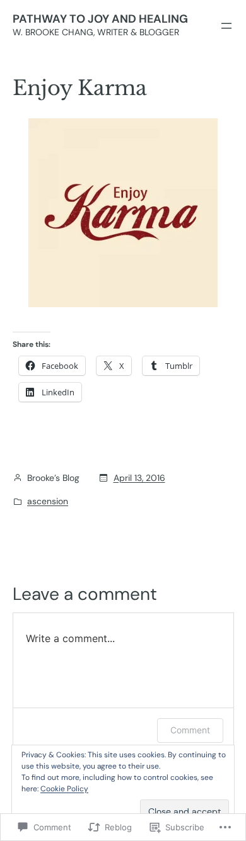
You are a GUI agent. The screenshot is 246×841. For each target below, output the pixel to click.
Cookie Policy (64, 789)
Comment (190, 730)
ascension (47, 501)
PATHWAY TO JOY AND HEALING (100, 18)
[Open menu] (226, 25)
